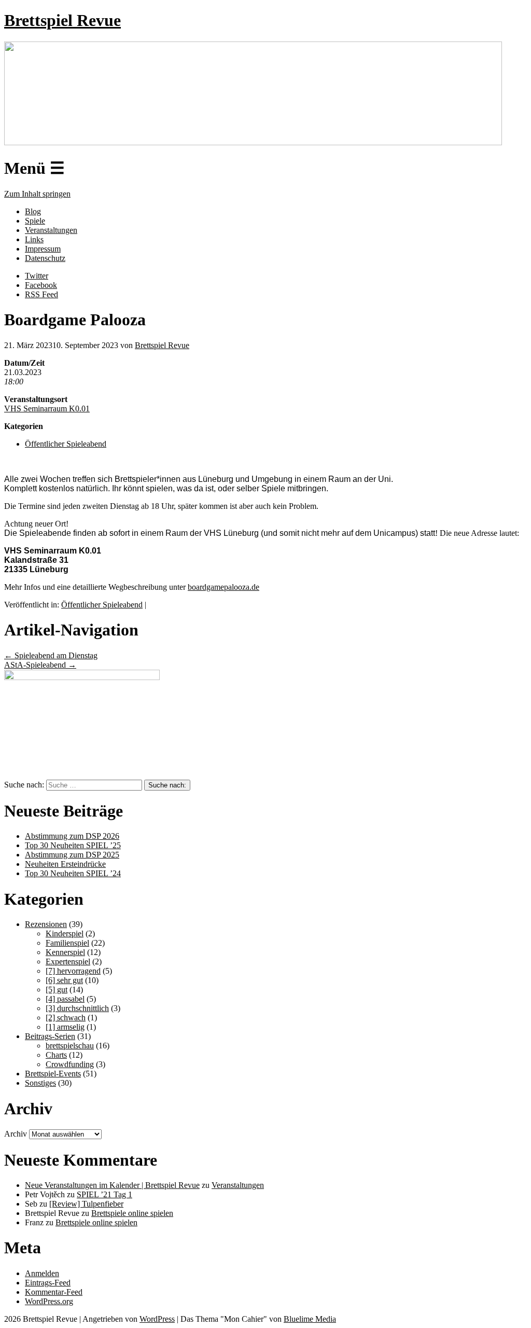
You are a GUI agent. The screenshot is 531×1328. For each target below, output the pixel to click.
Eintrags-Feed (48, 1282)
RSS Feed (41, 294)
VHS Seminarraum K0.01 (47, 408)
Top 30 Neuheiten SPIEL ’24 (73, 873)
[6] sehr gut (64, 980)
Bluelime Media (310, 1319)
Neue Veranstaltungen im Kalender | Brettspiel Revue (112, 1185)
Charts (56, 1054)
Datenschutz (45, 258)
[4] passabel (65, 998)
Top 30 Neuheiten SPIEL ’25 (73, 845)
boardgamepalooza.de (223, 587)
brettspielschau (70, 1045)
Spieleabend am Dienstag (50, 655)
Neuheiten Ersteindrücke (65, 864)
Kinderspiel (64, 933)
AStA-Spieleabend (40, 664)
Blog (33, 211)
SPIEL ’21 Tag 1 (104, 1194)
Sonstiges (40, 1082)
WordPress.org (49, 1301)
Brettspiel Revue (62, 20)
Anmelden (42, 1273)
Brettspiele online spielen (132, 1213)
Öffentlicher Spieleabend (65, 443)
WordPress (157, 1319)
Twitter (36, 275)
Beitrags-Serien (50, 1036)
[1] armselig (65, 1026)
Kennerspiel (65, 952)
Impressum (43, 248)
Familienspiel (67, 942)
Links (34, 239)
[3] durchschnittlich (77, 1008)
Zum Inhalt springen (37, 193)
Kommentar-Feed (53, 1292)
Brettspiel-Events (53, 1073)
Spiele (35, 220)
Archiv (15, 1133)
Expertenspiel (68, 961)
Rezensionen (46, 924)
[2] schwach (66, 1017)
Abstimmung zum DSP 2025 (72, 854)
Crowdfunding (70, 1064)
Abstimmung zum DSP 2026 (72, 836)
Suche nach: (24, 784)
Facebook (41, 285)
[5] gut (56, 989)
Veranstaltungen (51, 230)
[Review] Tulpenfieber (86, 1203)
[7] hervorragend (73, 970)
